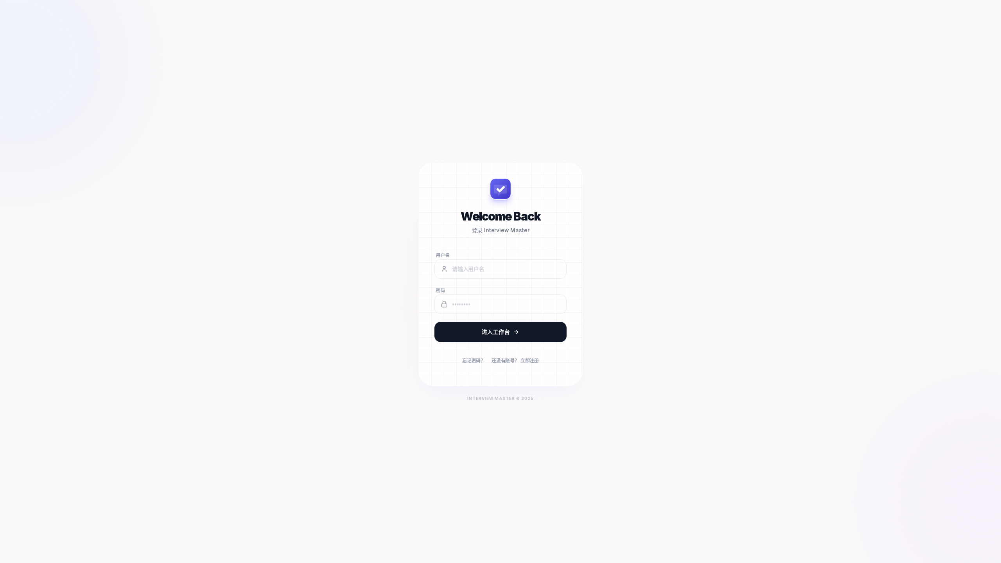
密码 (440, 290)
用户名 (443, 255)
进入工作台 (496, 331)
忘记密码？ (473, 361)
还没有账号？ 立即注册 (515, 361)
